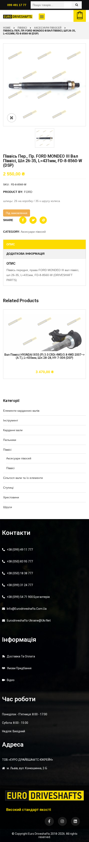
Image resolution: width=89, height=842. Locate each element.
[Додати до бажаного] (44, 376)
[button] (42, 16)
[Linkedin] (75, 821)
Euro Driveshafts (39, 833)
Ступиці (8, 487)
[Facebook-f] (49, 821)
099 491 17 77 (16, 5)
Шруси (7, 507)
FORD (28, 191)
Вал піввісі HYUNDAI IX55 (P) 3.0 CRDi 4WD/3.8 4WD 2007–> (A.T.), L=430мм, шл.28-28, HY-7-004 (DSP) (44, 356)
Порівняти (57, 376)
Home (7, 27)
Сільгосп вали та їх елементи (23, 477)
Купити (32, 376)
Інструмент (10, 420)
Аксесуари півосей (47, 27)
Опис (10, 244)
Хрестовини (11, 497)
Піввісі (22, 27)
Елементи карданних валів (21, 410)
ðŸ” (11, 118)
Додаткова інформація (25, 253)
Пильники (9, 440)
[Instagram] (62, 821)
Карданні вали (13, 430)
